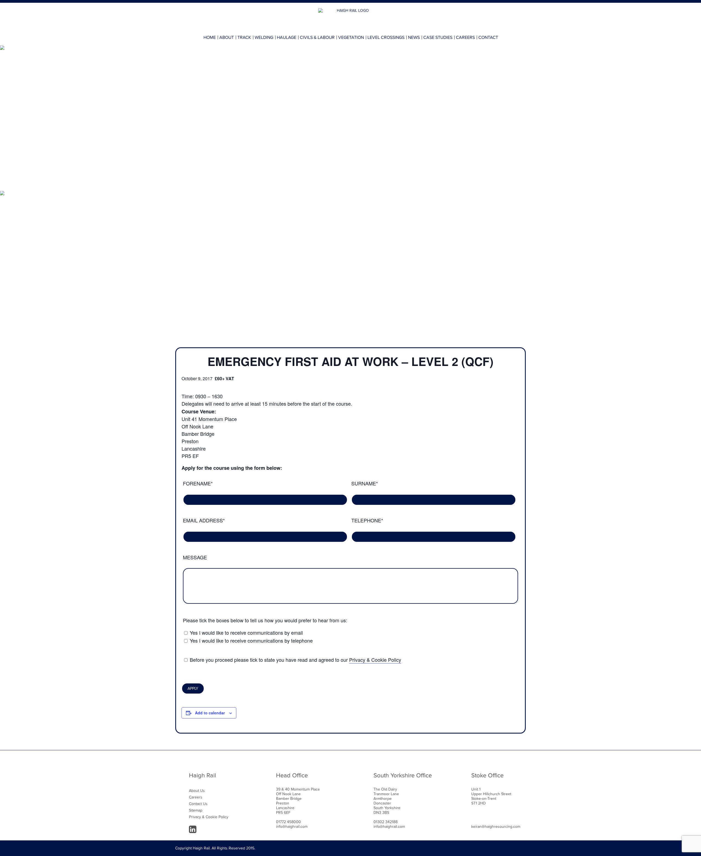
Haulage (286, 37)
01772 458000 (288, 822)
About (226, 37)
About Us (197, 790)
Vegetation (351, 37)
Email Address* (204, 520)
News (414, 37)
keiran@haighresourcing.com (495, 826)
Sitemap (195, 810)
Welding (264, 37)
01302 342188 (386, 822)
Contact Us (198, 803)
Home (209, 37)
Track (244, 37)
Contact (488, 37)
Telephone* (367, 520)
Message (195, 557)
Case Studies (437, 37)
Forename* (198, 483)
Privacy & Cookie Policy (375, 659)
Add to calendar (210, 712)
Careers (465, 37)
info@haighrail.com (292, 826)
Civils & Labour (317, 37)
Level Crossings (385, 37)
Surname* (364, 483)
